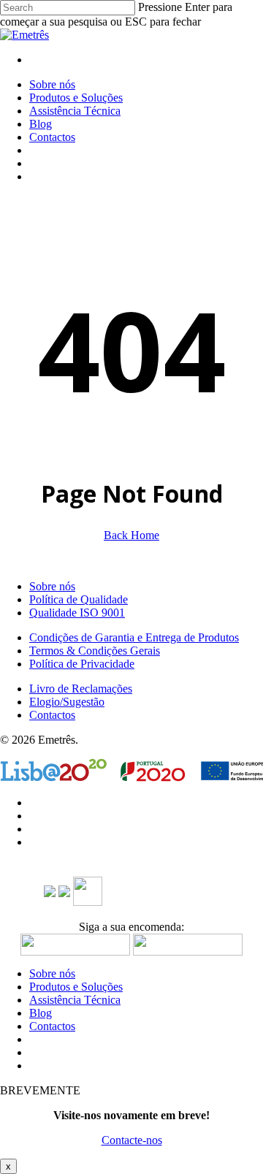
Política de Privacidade (81, 663)
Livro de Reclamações (80, 688)
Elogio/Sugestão (66, 701)
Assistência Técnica (75, 1000)
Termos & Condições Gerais (94, 650)
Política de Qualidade (78, 599)
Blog (40, 1013)
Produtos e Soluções (76, 986)
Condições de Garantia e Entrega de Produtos (134, 637)
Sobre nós (52, 586)
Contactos (52, 715)
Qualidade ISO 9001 (77, 612)
